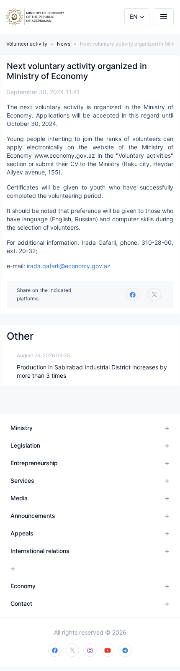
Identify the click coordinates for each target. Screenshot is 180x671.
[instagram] (90, 650)
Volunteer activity (26, 44)
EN (134, 16)
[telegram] (125, 650)
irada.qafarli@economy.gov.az (69, 265)
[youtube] (107, 650)
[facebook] (55, 650)
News (63, 44)
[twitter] (154, 294)
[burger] (164, 16)
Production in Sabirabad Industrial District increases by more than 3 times (92, 371)
